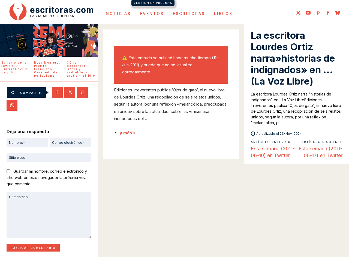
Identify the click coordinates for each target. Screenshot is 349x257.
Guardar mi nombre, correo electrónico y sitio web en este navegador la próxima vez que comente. (47, 177)
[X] (69, 92)
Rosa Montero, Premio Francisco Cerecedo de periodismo (47, 69)
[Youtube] (308, 13)
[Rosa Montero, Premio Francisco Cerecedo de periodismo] (49, 40)
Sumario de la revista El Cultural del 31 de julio (15, 67)
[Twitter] (298, 13)
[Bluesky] (337, 13)
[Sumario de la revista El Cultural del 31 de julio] (16, 40)
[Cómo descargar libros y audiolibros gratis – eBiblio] (81, 40)
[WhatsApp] (12, 105)
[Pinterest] (318, 13)
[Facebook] (328, 13)
